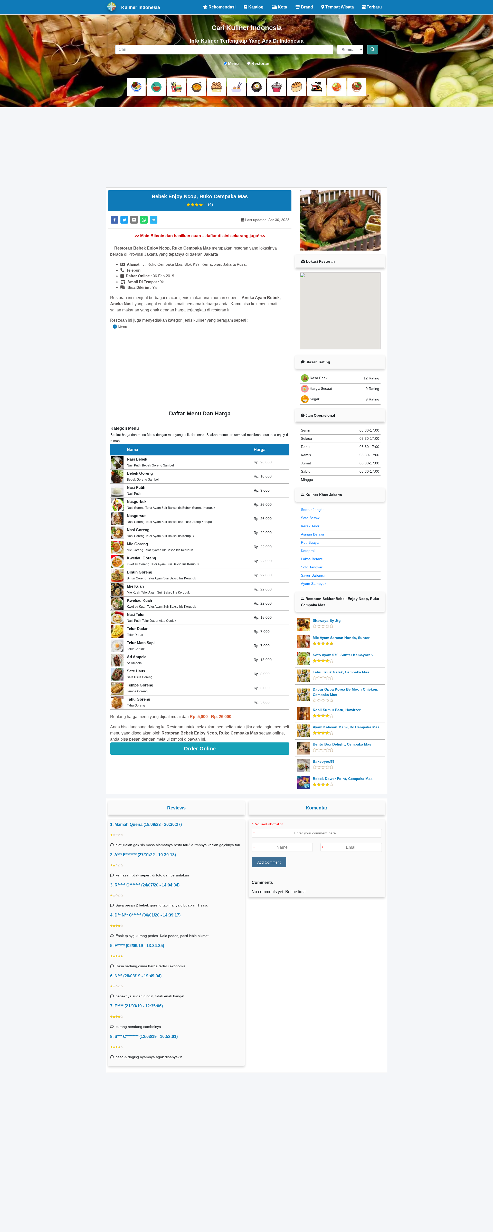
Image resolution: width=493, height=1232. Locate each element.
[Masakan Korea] (256, 87)
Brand (306, 7)
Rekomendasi (221, 7)
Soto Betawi (310, 518)
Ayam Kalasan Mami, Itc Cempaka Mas (346, 727)
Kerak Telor (310, 526)
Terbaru (374, 7)
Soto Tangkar (312, 567)
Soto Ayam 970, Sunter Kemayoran (343, 655)
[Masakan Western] (136, 87)
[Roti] (296, 87)
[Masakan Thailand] (336, 87)
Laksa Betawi (312, 559)
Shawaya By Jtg (327, 620)
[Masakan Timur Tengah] (356, 87)
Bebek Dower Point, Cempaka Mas (343, 779)
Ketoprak (308, 551)
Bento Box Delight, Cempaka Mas (342, 744)
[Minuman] (276, 87)
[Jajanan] (216, 87)
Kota (282, 7)
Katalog (255, 7)
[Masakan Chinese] (156, 87)
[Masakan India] (196, 87)
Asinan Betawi (312, 534)
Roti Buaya (310, 542)
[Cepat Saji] (176, 87)
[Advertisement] (246, 147)
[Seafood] (316, 87)
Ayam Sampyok (313, 583)
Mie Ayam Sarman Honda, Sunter (341, 638)
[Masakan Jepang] (236, 87)
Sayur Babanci (313, 575)
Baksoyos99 (323, 761)
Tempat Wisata (339, 7)
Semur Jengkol (313, 510)
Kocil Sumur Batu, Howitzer (337, 710)
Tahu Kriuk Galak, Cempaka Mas (341, 672)
